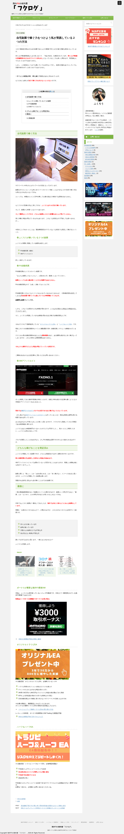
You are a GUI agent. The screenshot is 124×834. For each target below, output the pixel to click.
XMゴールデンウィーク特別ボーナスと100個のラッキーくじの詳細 (43, 808)
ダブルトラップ (53, 18)
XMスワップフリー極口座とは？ (99, 81)
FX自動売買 (32, 104)
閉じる (52, 91)
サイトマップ (74, 822)
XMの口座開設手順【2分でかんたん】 (30, 716)
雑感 (85, 178)
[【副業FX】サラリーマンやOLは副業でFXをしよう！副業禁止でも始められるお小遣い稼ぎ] (25, 561)
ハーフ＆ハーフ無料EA (52, 822)
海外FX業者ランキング (19, 18)
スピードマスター (70, 18)
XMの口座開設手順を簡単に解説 (30, 639)
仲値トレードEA (65, 822)
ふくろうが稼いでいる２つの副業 (39, 101)
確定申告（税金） (90, 173)
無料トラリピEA (87, 18)
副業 (18, 801)
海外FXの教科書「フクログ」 (62, 827)
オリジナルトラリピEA (47, 324)
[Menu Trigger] (119, 3)
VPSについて (89, 150)
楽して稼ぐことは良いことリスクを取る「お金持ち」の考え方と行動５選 (67, 571)
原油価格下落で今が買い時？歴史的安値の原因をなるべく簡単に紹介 (43, 805)
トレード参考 (89, 168)
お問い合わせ (104, 18)
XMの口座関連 (21, 799)
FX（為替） (87, 164)
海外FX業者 (87, 152)
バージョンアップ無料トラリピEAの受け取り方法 (36, 709)
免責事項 (91, 822)
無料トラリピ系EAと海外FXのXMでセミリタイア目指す (62, 830)
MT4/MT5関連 (89, 159)
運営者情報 (84, 822)
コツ (96, 130)
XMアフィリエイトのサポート (35, 415)
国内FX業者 (87, 161)
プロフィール (36, 18)
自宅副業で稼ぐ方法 (33, 97)
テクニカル (88, 166)
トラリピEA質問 (90, 147)
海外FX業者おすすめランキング (99, 46)
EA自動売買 (87, 145)
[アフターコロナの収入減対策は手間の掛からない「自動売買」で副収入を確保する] (46, 561)
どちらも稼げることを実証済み (37, 111)
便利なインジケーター (92, 171)
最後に (28, 114)
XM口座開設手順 (90, 154)
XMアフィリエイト (34, 106)
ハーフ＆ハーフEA (66, 324)
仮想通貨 (87, 175)
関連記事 (31, 118)
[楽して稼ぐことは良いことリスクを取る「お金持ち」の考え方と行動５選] (67, 561)
